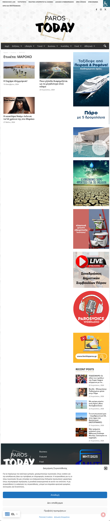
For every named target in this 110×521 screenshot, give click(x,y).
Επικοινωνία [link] (93, 2)
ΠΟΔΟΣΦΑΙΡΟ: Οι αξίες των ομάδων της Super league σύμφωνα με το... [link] (96, 379)
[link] (106, 3)
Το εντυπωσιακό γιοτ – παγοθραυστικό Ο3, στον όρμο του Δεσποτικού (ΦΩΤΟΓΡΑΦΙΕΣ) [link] (97, 417)
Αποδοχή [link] (55, 495)
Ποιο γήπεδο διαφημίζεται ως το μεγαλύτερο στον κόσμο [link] (54, 84)
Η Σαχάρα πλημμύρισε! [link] (15, 81)
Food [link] (76, 46)
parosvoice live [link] (9, 2)
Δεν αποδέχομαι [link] (55, 503)
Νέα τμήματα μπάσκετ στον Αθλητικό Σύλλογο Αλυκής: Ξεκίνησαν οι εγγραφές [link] (98, 433)
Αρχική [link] (5, 52)
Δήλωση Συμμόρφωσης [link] (64, 2)
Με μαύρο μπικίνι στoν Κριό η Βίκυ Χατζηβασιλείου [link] (96, 403)
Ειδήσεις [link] (15, 46)
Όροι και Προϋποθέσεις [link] (11, 6)
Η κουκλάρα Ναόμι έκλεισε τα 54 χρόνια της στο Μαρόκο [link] (18, 117)
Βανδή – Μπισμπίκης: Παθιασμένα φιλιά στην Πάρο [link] (98, 391)
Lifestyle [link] (28, 46)
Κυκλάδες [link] (65, 46)
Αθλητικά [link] (88, 46)
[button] (105, 468)
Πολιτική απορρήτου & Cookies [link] (41, 2)
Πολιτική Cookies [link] (46, 517)
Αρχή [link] (7, 46)
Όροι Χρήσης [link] (81, 2)
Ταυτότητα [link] (22, 2)
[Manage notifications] (103, 514)
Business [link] (51, 46)
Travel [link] (39, 46)
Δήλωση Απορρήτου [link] (62, 517)
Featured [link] (43, 457)
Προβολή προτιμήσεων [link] (55, 511)
